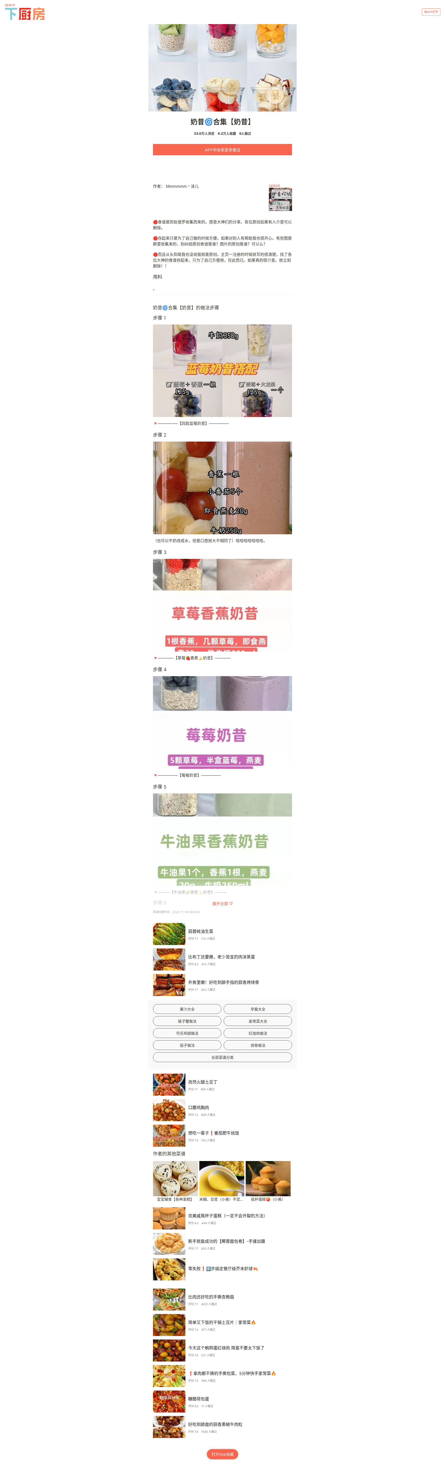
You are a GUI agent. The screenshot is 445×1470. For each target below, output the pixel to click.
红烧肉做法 (258, 1033)
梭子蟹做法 (187, 1021)
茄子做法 (187, 1045)
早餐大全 (258, 1009)
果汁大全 (187, 1009)
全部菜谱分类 (222, 1057)
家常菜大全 (258, 1021)
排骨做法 (258, 1045)
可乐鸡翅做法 (187, 1033)
